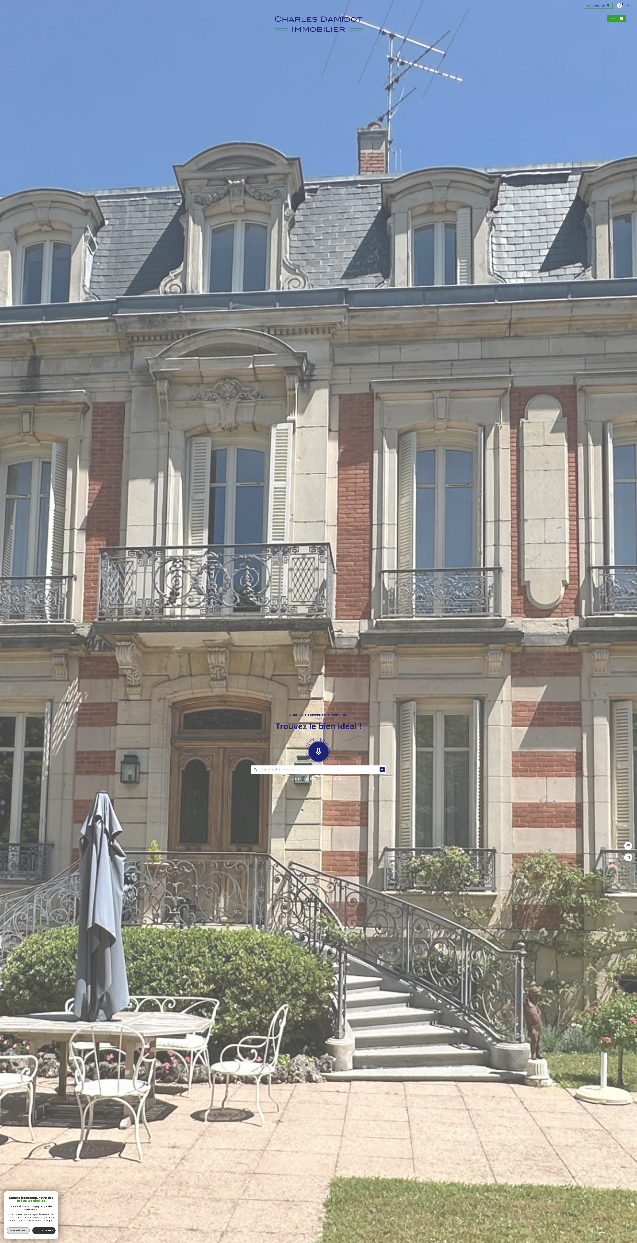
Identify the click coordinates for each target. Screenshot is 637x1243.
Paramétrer (18, 1230)
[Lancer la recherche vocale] (318, 750)
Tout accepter (44, 1230)
